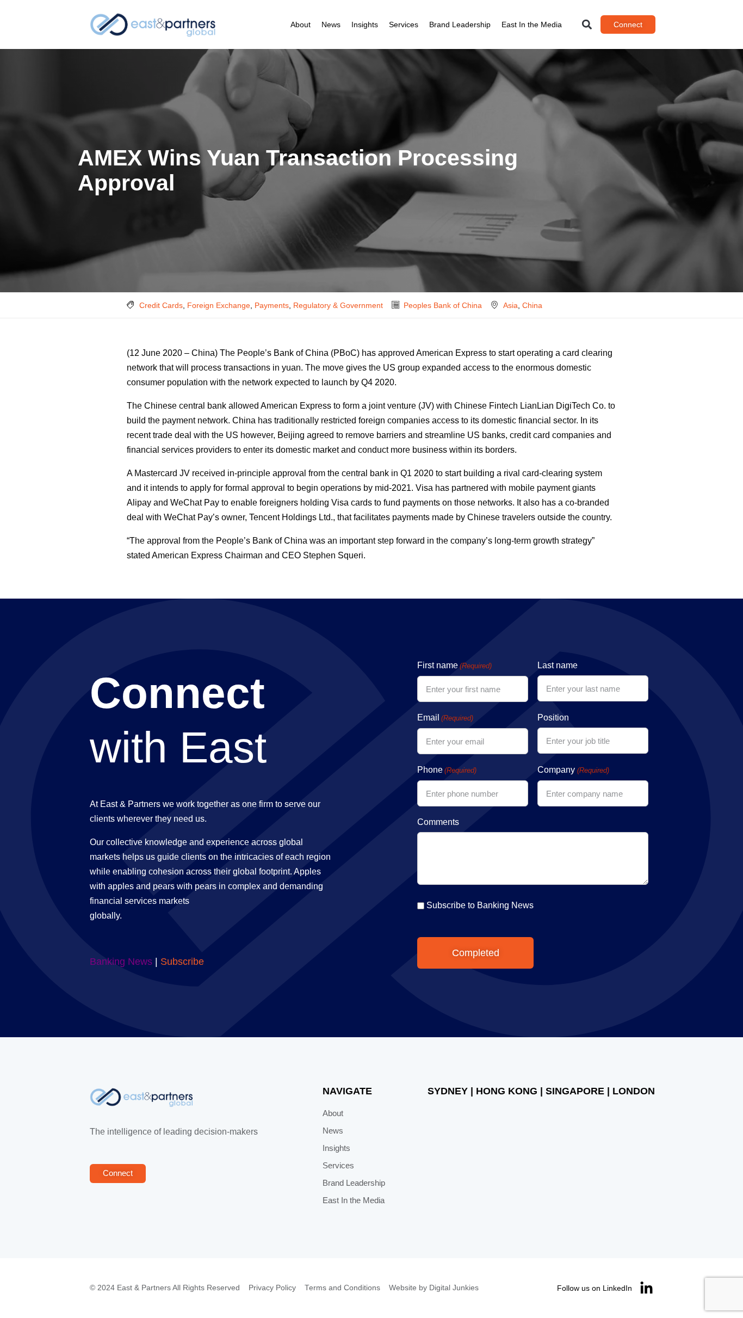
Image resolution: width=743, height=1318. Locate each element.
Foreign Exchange (218, 305)
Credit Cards (161, 305)
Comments (438, 822)
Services (403, 24)
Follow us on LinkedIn (594, 1288)
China (532, 305)
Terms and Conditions (342, 1288)
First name (454, 665)
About (300, 24)
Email (445, 717)
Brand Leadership (460, 24)
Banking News (121, 961)
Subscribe (182, 961)
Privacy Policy (272, 1288)
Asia (510, 305)
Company (573, 769)
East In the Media (531, 24)
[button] (587, 25)
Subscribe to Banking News (480, 905)
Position (553, 717)
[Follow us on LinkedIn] (646, 1288)
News (330, 24)
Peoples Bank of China (443, 305)
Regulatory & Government (338, 305)
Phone (446, 769)
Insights (364, 24)
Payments (272, 305)
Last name (557, 665)
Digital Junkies (454, 1288)
